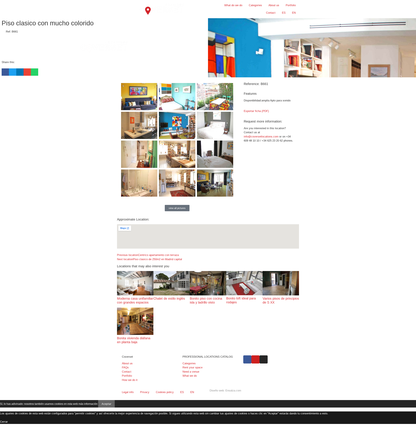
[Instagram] (264, 359)
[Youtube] (255, 359)
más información (88, 403)
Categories (255, 5)
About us (273, 5)
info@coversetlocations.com (261, 136)
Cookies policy (165, 392)
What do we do (233, 5)
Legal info (128, 392)
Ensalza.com (233, 390)
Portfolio (291, 5)
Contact (270, 12)
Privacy (144, 392)
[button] (5, 72)
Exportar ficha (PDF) (256, 111)
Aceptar (106, 403)
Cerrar (4, 421)
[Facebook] (247, 359)
